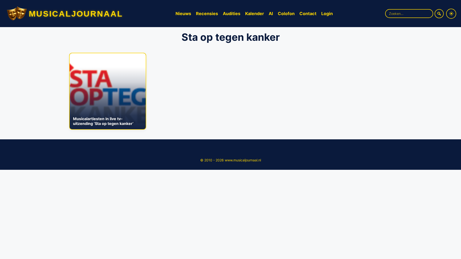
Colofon (286, 13)
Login (327, 13)
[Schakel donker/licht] (451, 14)
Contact (307, 13)
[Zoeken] (439, 13)
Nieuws (183, 13)
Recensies (207, 13)
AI (271, 13)
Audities (231, 13)
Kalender (254, 13)
